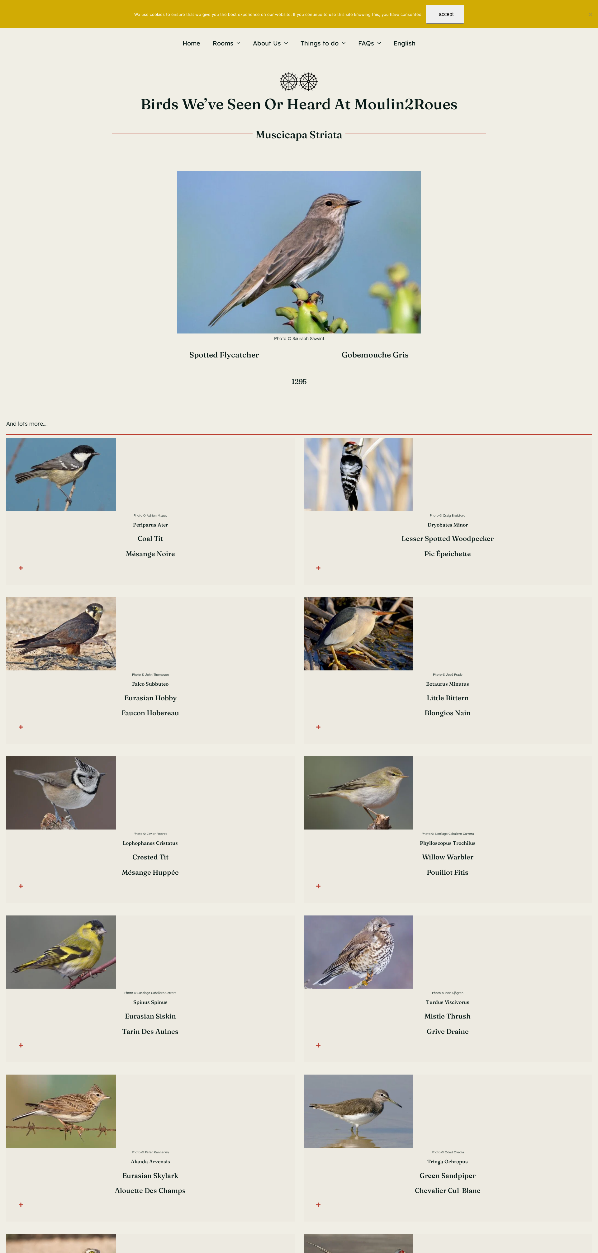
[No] (590, 14)
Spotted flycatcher (224, 354)
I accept (444, 14)
